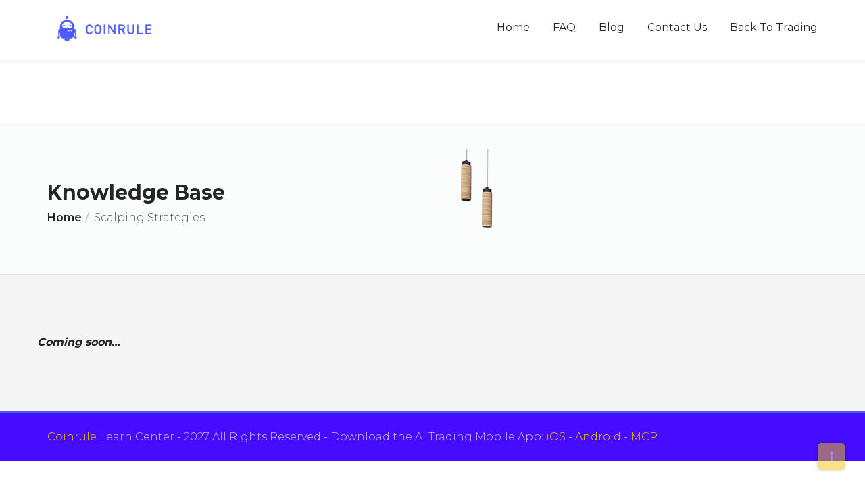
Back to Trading (774, 27)
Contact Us (677, 27)
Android (598, 436)
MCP (644, 436)
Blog (611, 27)
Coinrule (72, 436)
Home (513, 27)
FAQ (564, 27)
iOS (556, 436)
